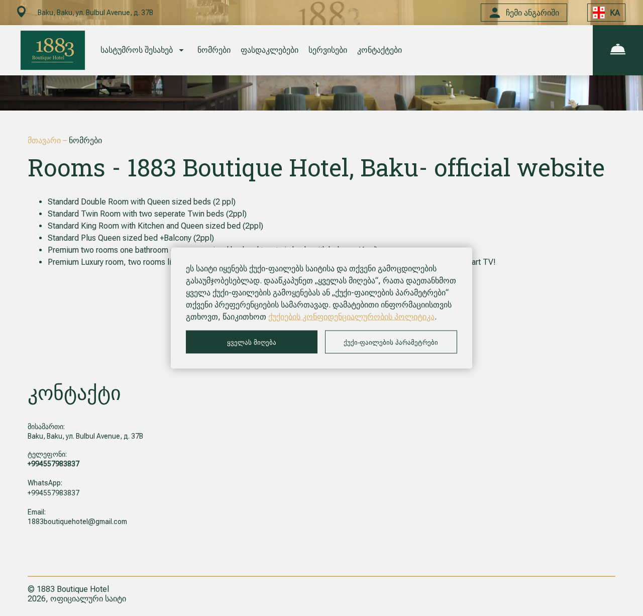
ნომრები (214, 50)
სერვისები (327, 50)
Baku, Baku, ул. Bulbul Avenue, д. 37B (85, 436)
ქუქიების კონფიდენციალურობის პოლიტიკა (351, 317)
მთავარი (45, 140)
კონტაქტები (379, 50)
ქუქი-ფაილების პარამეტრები (391, 342)
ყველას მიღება (251, 342)
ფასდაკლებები (269, 50)
